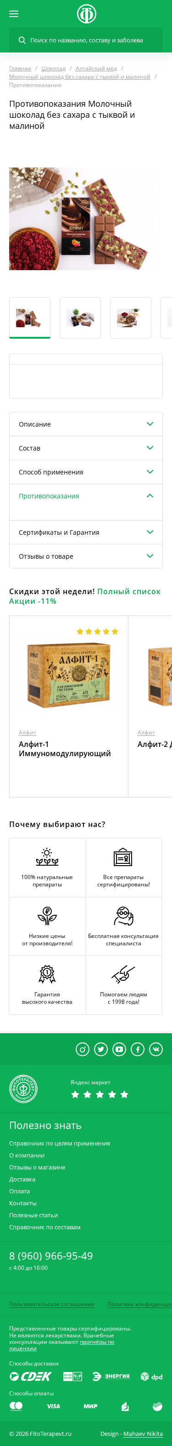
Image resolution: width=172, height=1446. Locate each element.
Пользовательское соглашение (51, 1304)
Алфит (27, 732)
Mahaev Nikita (143, 1433)
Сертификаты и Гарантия (59, 532)
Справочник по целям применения (59, 1143)
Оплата (19, 1191)
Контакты (23, 1203)
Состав (29, 448)
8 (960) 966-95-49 (51, 1255)
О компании (26, 1155)
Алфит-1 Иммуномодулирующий (65, 748)
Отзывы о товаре (46, 556)
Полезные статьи (33, 1215)
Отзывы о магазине (37, 1167)
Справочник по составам (45, 1227)
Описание (35, 424)
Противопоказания (49, 496)
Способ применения (51, 472)
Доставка (22, 1179)
